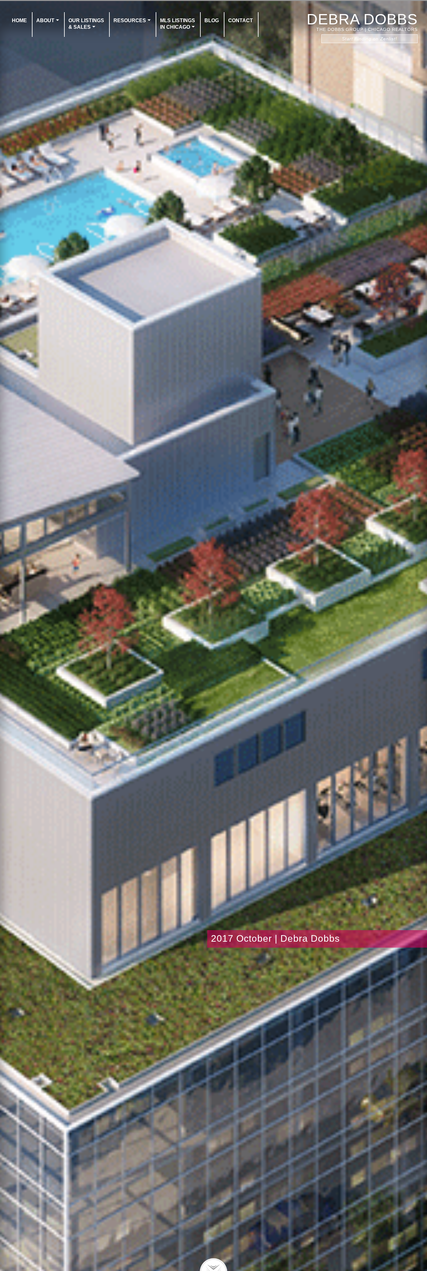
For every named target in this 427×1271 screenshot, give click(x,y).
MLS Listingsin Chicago (177, 24)
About (45, 20)
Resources (129, 20)
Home (19, 20)
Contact (240, 20)
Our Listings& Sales (86, 24)
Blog (211, 20)
